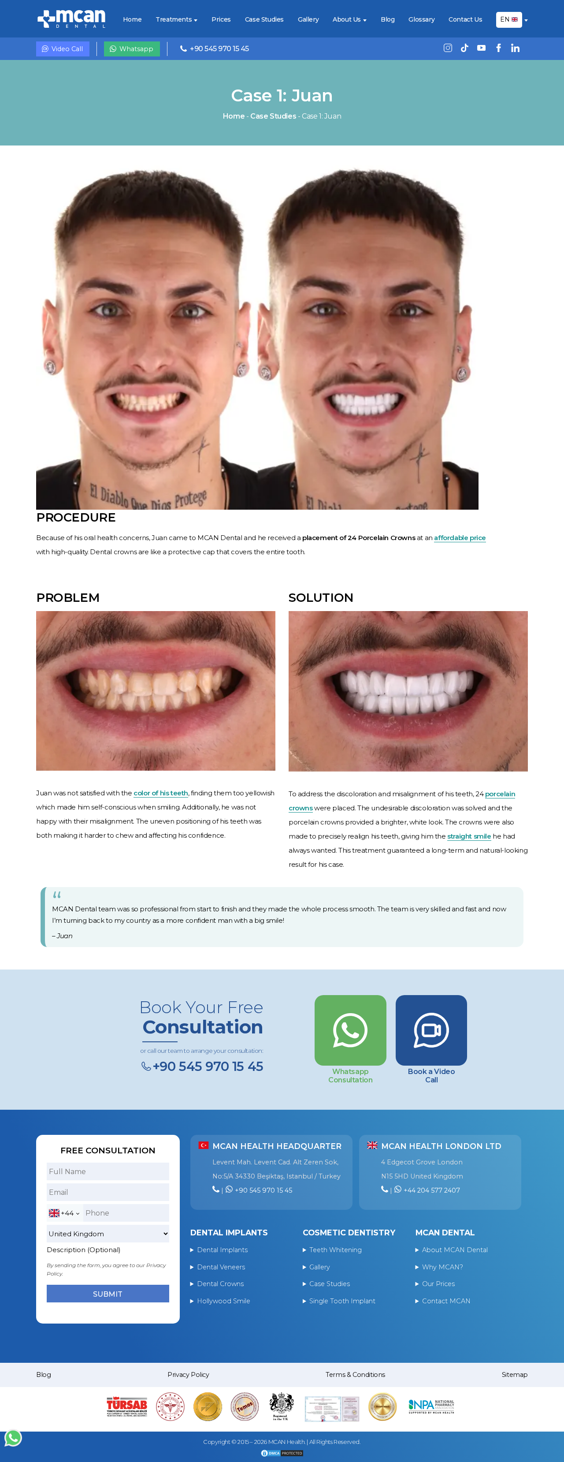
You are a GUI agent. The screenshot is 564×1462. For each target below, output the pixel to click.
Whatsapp (136, 49)
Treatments (174, 19)
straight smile (469, 836)
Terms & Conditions (355, 1375)
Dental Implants (222, 1250)
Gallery (308, 19)
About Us (347, 19)
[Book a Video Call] (431, 1030)
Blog (387, 19)
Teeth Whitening (335, 1250)
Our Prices (438, 1284)
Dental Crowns (220, 1284)
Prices (221, 19)
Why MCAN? (442, 1267)
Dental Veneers (221, 1267)
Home (132, 19)
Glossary (421, 19)
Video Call (67, 49)
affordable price (460, 537)
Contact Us (465, 19)
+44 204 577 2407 (432, 1190)
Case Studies (264, 19)
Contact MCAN (446, 1301)
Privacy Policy (188, 1375)
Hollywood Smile (223, 1301)
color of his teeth (161, 793)
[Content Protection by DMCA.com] (282, 1454)
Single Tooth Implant (342, 1301)
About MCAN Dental (455, 1250)
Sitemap (515, 1375)
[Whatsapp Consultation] (350, 1030)
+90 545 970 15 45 (219, 49)
